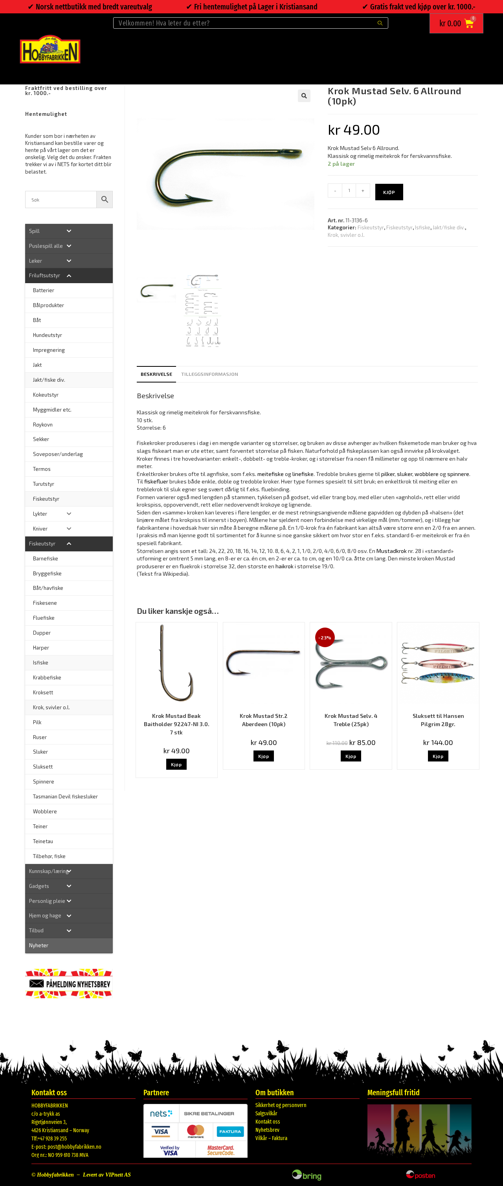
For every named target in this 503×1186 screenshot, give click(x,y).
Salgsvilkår (266, 1113)
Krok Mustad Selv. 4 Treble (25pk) (351, 719)
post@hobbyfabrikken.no (74, 1147)
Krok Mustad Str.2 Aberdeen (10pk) (264, 719)
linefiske (303, 473)
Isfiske (422, 227)
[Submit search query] (380, 23)
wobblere (427, 473)
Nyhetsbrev (267, 1130)
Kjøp (389, 192)
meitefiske (270, 473)
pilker (388, 473)
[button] (304, 96)
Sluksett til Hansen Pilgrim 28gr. (438, 719)
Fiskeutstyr (371, 227)
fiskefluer (156, 481)
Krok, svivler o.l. (346, 235)
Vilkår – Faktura (271, 1138)
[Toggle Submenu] (69, 231)
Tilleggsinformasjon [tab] (209, 374)
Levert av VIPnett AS (107, 1175)
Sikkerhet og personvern (281, 1105)
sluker (404, 473)
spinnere (458, 473)
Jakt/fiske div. (449, 227)
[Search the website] (250, 22)
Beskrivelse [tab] (156, 374)
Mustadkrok (391, 550)
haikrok (284, 566)
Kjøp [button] (176, 764)
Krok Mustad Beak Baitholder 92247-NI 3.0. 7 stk (176, 724)
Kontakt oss (267, 1121)
